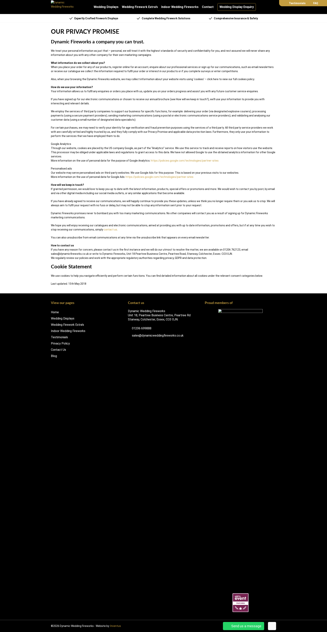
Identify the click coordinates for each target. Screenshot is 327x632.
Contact (208, 7)
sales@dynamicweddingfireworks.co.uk (157, 335)
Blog (54, 356)
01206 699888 (141, 328)
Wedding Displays (106, 7)
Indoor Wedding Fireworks (180, 7)
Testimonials (297, 3)
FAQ (315, 3)
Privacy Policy (60, 343)
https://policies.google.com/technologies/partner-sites (185, 160)
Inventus (115, 625)
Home (55, 312)
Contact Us (58, 350)
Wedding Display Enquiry (237, 7)
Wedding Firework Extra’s (140, 7)
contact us (110, 229)
